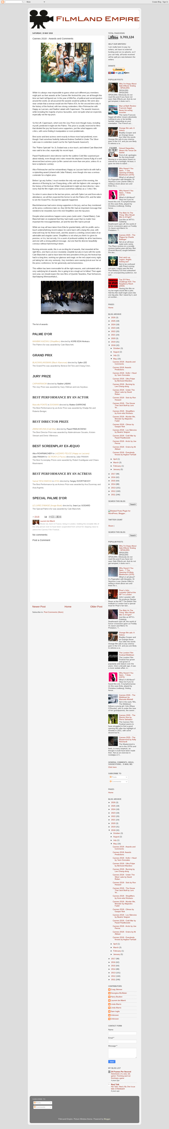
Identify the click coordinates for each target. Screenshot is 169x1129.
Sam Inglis (115, 1011)
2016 (113, 477)
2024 (113, 325)
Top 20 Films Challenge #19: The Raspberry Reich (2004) (127, 283)
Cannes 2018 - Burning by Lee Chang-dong (124, 385)
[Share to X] (55, 516)
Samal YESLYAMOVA (42, 481)
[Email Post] (45, 517)
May (115, 359)
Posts (114, 777)
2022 (113, 331)
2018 (113, 345)
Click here (112, 767)
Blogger (107, 1119)
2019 (113, 342)
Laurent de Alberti (118, 1000)
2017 (113, 474)
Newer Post (39, 606)
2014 (113, 484)
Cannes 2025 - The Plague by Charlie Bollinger (127, 237)
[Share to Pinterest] (60, 516)
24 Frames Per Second (121, 1072)
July (115, 355)
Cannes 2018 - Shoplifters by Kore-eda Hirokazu (124, 412)
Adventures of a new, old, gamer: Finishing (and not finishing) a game (120, 1076)
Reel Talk (115, 1085)
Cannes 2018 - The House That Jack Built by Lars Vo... (124, 405)
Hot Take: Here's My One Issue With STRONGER (123, 1088)
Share (110, 526)
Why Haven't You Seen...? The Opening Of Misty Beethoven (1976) (126, 171)
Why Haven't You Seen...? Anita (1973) (126, 193)
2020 (113, 338)
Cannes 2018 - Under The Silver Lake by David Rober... (124, 392)
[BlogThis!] (52, 516)
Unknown (115, 1015)
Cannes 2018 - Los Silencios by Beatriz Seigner (125, 431)
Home (68, 606)
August (116, 352)
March (116, 463)
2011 (113, 495)
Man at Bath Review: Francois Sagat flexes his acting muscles (127, 109)
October (117, 348)
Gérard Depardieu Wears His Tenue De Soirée (127, 150)
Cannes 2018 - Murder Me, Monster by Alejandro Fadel (124, 419)
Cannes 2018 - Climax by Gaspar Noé (123, 425)
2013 (113, 488)
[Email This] (50, 516)
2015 (113, 481)
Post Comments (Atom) (53, 612)
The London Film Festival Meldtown (126, 654)
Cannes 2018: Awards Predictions (122, 369)
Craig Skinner (116, 989)
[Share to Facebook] (57, 516)
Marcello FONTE (39, 405)
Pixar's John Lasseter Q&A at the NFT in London (127, 592)
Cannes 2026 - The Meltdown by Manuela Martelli (127, 697)
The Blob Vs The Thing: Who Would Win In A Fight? (127, 215)
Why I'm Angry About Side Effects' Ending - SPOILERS (127, 86)
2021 (113, 335)
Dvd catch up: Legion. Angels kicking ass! (125, 259)
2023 (113, 328)
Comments (116, 782)
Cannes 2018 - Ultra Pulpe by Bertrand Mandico (124, 380)
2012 (113, 491)
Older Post (96, 606)
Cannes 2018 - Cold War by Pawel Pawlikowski (124, 437)
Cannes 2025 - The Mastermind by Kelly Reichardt (127, 739)
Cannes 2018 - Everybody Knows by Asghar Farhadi (124, 453)
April (115, 459)
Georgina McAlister (119, 993)
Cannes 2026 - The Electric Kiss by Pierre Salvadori (127, 717)
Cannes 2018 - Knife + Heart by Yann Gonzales (125, 374)
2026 (113, 318)
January (117, 469)
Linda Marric (116, 1004)
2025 (113, 321)
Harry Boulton (116, 997)
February (117, 466)
